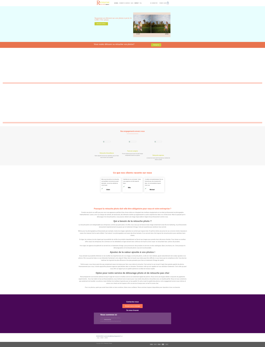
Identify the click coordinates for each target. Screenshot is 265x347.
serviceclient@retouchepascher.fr (112, 336)
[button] (94, 64)
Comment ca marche (124, 3)
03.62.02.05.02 (100, 336)
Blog (132, 3)
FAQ (140, 3)
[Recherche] (112, 3)
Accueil (116, 3)
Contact (136, 3)
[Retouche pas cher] (103, 3)
